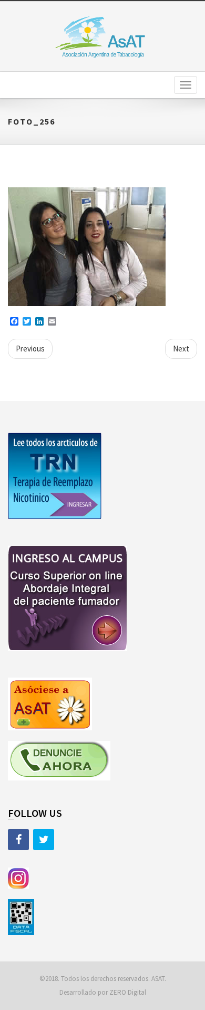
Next (181, 349)
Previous (30, 349)
